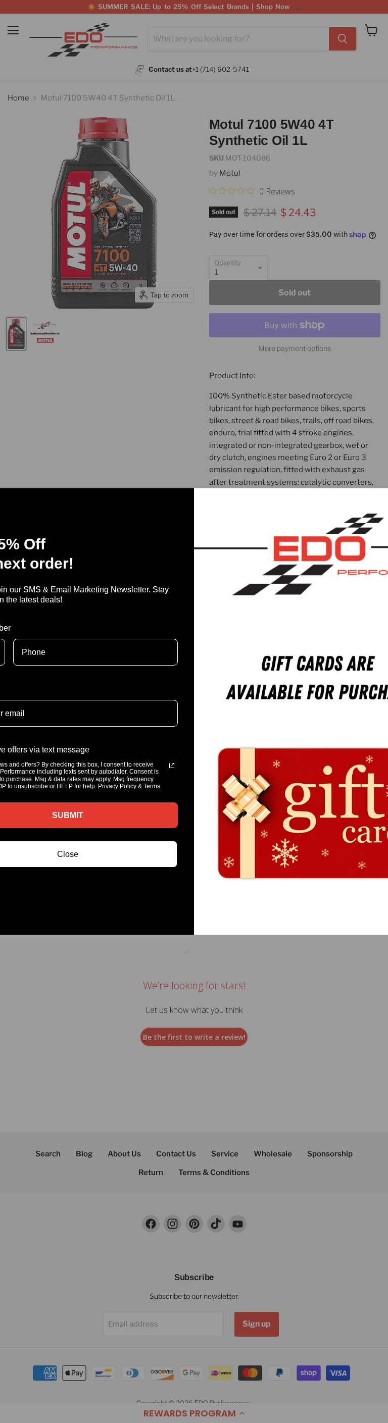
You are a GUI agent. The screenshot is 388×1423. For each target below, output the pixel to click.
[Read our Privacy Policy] (172, 765)
